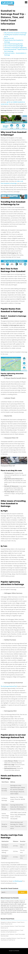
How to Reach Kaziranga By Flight (13, 45)
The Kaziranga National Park (9, 686)
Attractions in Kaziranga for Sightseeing (15, 47)
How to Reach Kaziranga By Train (13, 44)
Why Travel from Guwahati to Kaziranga (15, 32)
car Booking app (17, 881)
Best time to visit (9, 38)
